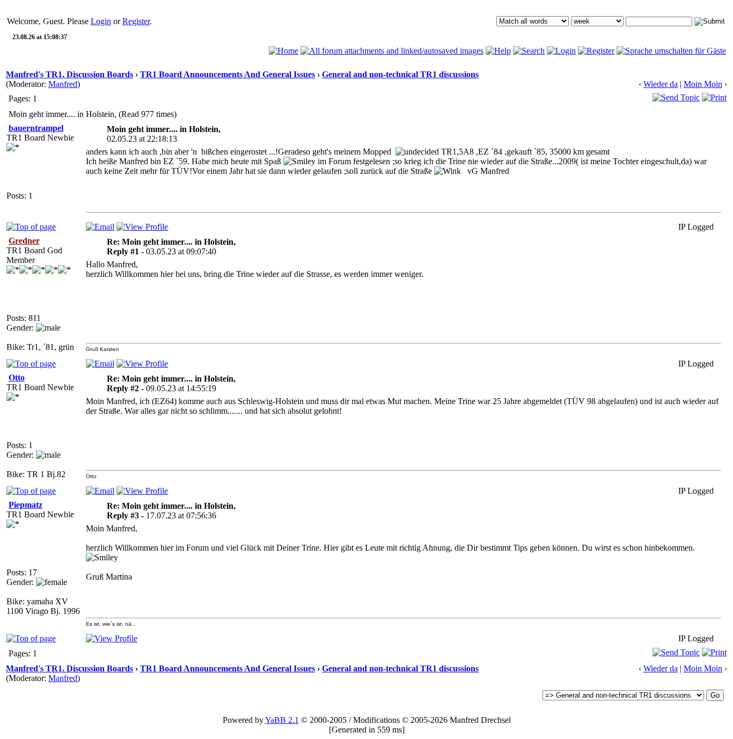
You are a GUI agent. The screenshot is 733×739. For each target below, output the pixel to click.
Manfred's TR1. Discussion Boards (69, 74)
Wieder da (660, 84)
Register (136, 21)
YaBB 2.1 (282, 720)
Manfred (62, 84)
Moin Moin (703, 84)
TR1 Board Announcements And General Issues (227, 74)
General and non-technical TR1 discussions (400, 74)
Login (101, 21)
